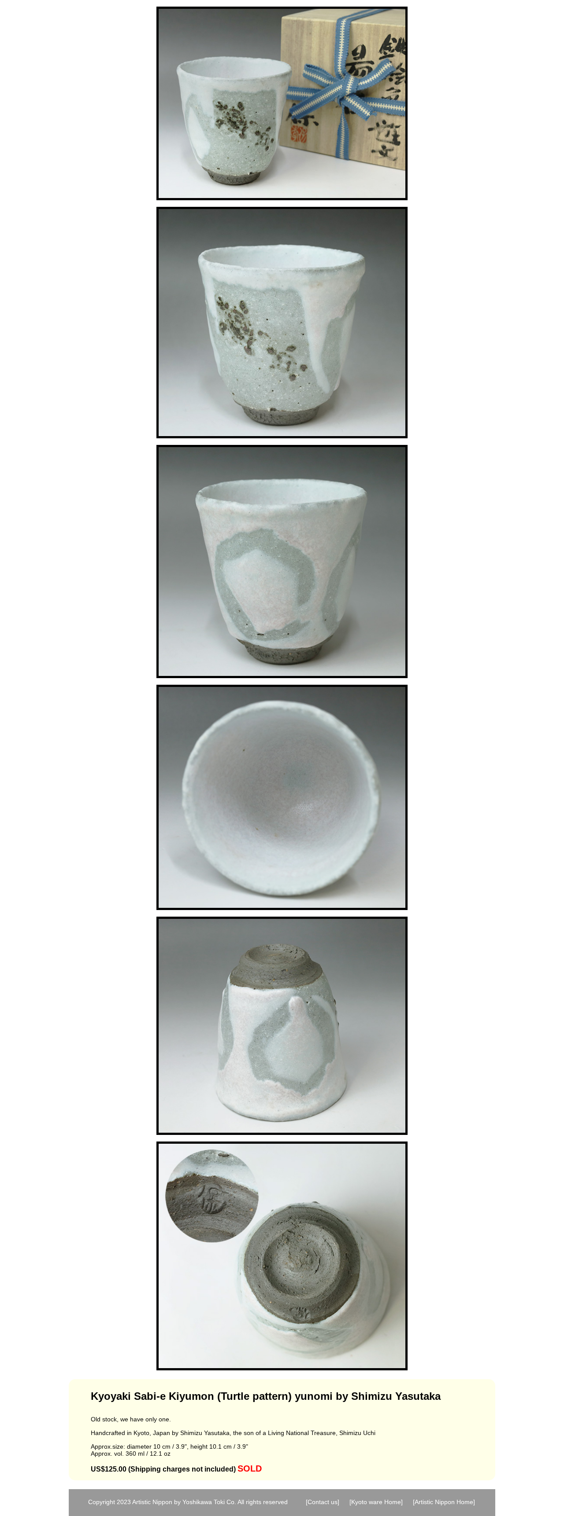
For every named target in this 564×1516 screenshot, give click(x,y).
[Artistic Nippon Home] (444, 1501)
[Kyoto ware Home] (376, 1501)
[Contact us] (322, 1501)
